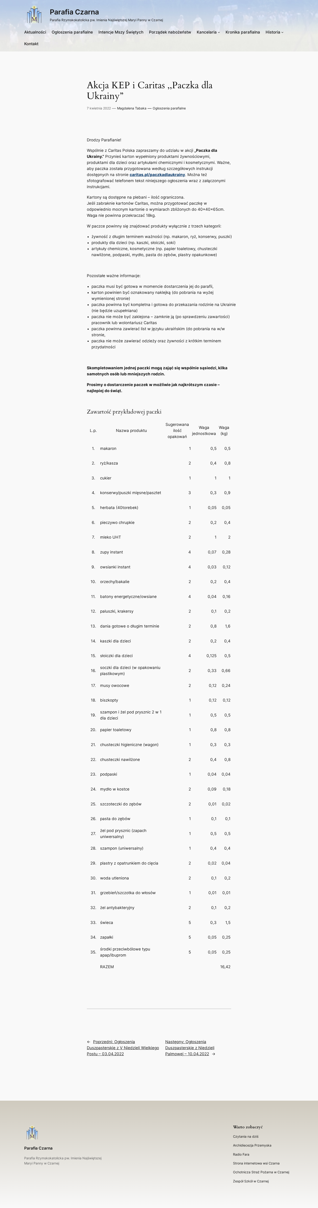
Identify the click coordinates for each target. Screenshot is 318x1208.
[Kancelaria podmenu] (219, 32)
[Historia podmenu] (282, 32)
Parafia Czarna (74, 12)
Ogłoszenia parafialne (169, 108)
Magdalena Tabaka (131, 108)
